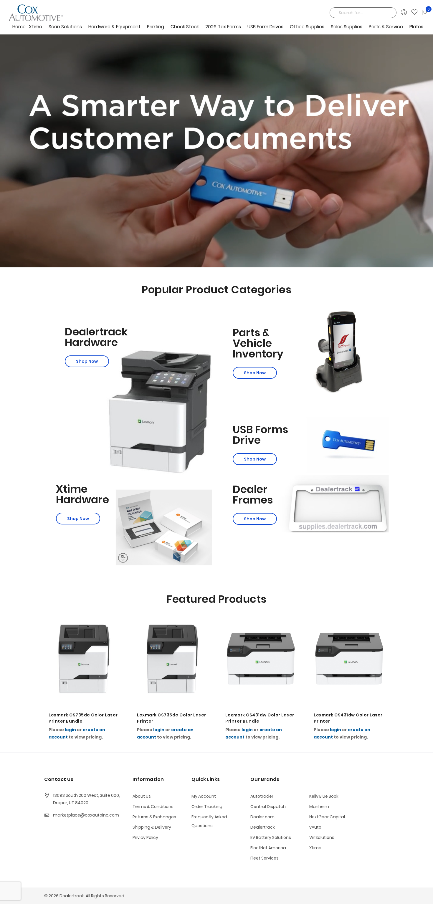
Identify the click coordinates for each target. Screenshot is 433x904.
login (70, 730)
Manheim (319, 806)
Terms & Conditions (153, 806)
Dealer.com (262, 817)
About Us (142, 796)
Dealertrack (262, 827)
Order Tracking (206, 806)
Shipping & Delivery (152, 827)
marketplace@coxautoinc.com (86, 815)
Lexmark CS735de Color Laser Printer (83, 718)
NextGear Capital (327, 817)
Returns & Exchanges (154, 817)
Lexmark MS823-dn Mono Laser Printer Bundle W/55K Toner (345, 718)
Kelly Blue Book (323, 796)
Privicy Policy (145, 837)
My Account (203, 796)
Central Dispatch (268, 806)
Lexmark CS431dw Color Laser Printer (259, 718)
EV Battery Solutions (270, 837)
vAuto (315, 827)
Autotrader (261, 796)
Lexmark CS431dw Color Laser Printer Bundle (171, 718)
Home (19, 26)
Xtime (315, 848)
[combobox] (363, 12)
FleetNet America (268, 848)
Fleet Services (264, 858)
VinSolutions (321, 837)
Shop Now (87, 361)
